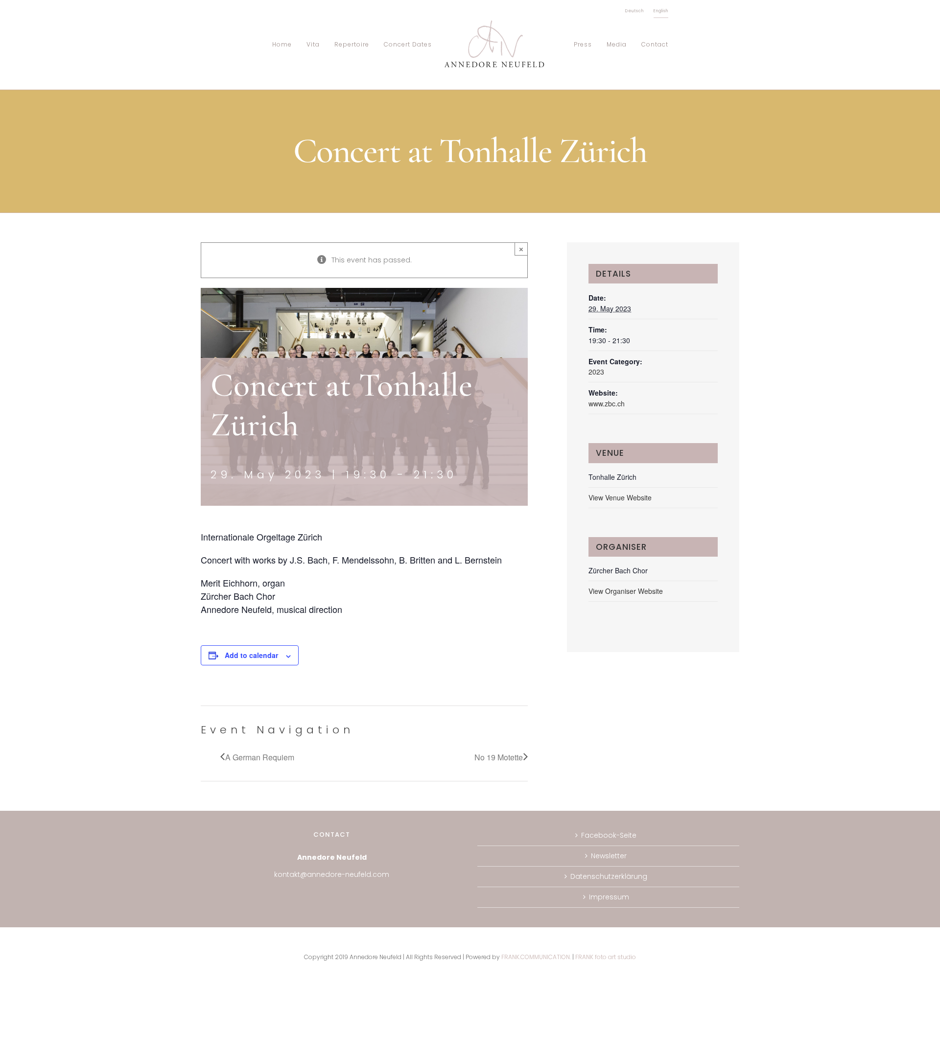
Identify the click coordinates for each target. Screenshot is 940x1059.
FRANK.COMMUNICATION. (536, 957)
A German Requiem (259, 757)
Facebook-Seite (608, 835)
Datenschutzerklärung (608, 876)
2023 (596, 372)
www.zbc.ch (606, 403)
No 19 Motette (498, 757)
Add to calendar (251, 655)
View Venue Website (620, 497)
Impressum (609, 897)
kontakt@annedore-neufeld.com (331, 874)
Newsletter (609, 856)
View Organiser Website (625, 591)
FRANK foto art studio (605, 957)
